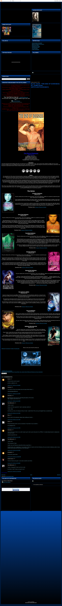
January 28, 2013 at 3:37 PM (14, 419)
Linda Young (10, 458)
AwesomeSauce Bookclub (37, 43)
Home (31, 474)
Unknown (10, 395)
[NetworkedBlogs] (16, 488)
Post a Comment (4, 472)
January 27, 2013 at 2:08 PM (14, 385)
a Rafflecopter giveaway (7, 370)
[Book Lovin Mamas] (33, 481)
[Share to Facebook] (6, 373)
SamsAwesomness (35, 47)
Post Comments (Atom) (10, 476)
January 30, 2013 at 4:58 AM (14, 463)
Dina (9, 415)
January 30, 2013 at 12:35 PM (14, 471)
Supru (9, 421)
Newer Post (3, 474)
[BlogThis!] (3, 373)
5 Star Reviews (7, 371)
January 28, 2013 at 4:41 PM (14, 437)
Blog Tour (19, 371)
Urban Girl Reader (35, 49)
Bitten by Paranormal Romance (38, 44)
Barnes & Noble (42, 207)
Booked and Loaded (36, 46)
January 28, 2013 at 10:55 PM (14, 456)
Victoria (9, 387)
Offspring (29, 371)
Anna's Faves (14, 371)
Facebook (8, 348)
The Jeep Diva (35, 48)
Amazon (37, 207)
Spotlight (41, 371)
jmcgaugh (10, 452)
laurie (9, 378)
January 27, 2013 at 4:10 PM (14, 393)
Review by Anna (35, 371)
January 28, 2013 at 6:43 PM (14, 450)
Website (3, 348)
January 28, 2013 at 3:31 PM (14, 413)
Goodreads (17, 348)
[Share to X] (4, 373)
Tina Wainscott (11, 402)
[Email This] (2, 373)
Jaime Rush (24, 371)
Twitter (12, 348)
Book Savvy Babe (35, 45)
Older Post (59, 474)
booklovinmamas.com (24, 97)
